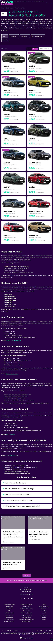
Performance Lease (9, 619)
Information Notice (26, 617)
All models (13, 36)
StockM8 (44, 617)
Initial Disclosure (26, 606)
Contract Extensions (9, 621)
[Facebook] (21, 599)
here (46, 580)
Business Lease (9, 617)
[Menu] (50, 2)
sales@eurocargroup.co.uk (26, 594)
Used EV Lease (10, 434)
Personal (29, 48)
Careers (44, 613)
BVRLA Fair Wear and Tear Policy (26, 619)
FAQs (9, 611)
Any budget (24, 36)
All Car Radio (44, 615)
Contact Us (43, 608)
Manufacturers (9, 606)
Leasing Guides (9, 608)
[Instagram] (28, 599)
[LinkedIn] (32, 599)
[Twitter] (24, 599)
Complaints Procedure (26, 615)
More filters (5, 40)
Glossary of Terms (9, 613)
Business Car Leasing (12, 374)
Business (35, 48)
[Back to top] (51, 639)
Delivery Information (26, 621)
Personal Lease (9, 615)
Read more (26, 575)
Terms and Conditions (26, 613)
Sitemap (44, 619)
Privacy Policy (26, 611)
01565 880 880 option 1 (26, 590)
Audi (4, 36)
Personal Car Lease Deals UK (13, 340)
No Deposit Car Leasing (12, 455)
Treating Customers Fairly (26, 608)
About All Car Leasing (44, 606)
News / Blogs (44, 611)
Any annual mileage (37, 36)
